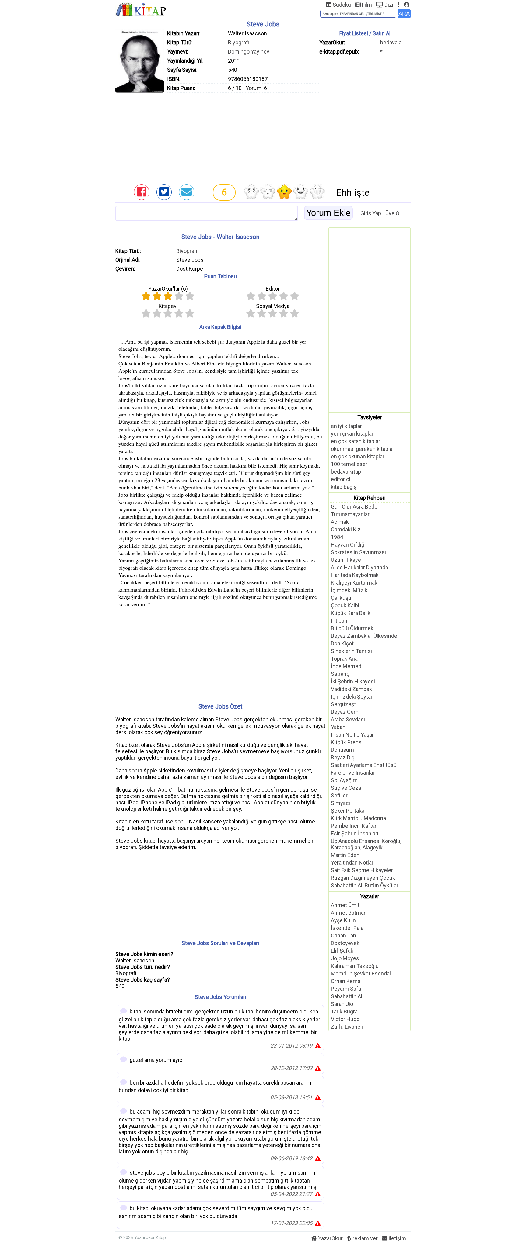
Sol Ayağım (344, 780)
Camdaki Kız (346, 529)
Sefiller (339, 795)
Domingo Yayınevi (249, 51)
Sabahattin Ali (347, 996)
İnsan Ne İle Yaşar (352, 734)
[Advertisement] (263, 135)
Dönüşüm (342, 750)
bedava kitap (346, 471)
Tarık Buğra (344, 1011)
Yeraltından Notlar (352, 862)
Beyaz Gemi (345, 712)
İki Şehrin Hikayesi (353, 681)
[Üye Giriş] (406, 5)
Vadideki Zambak (351, 689)
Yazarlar (369, 896)
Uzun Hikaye (346, 560)
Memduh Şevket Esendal (361, 973)
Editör (273, 288)
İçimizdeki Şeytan (352, 696)
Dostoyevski (346, 943)
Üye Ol (393, 213)
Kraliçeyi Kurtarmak (354, 582)
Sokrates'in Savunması (358, 552)
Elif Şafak (342, 951)
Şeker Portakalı (349, 810)
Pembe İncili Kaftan (354, 826)
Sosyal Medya (272, 306)
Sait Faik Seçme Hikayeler (362, 870)
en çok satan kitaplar (355, 441)
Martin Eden (345, 855)
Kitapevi (168, 306)
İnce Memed (346, 666)
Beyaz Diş (342, 757)
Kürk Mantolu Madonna (358, 818)
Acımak (340, 522)
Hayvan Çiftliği (348, 544)
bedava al (391, 42)
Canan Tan (343, 935)
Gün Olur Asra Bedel (355, 506)
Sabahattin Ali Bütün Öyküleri (365, 885)
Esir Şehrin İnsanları (354, 833)
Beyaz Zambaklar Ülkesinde (364, 636)
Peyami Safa (346, 989)
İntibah (339, 620)
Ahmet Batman (349, 913)
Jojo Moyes (345, 958)
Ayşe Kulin (343, 920)
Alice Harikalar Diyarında (359, 567)
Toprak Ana (344, 658)
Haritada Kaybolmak (355, 575)
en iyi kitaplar (346, 426)
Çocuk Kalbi (345, 605)
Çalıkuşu (341, 598)
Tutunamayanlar (350, 514)
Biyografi (238, 42)
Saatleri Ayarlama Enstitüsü (364, 765)
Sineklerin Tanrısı (351, 651)
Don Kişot (342, 643)
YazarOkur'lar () (168, 288)
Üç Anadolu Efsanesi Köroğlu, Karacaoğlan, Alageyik (366, 844)
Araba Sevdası (348, 719)
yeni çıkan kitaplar (352, 433)
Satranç (340, 674)
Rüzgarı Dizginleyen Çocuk (363, 878)
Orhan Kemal (346, 981)
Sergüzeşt (343, 704)
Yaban (338, 727)
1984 (337, 537)
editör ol (340, 479)
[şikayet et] (318, 1045)
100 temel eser (349, 464)
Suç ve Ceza (346, 788)
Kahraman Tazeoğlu (355, 966)
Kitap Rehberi (370, 498)
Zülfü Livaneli (347, 1027)
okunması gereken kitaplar (362, 449)
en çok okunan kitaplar (357, 456)
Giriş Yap (370, 213)
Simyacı (340, 803)
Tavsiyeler (369, 417)
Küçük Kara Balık (350, 613)
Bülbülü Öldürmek (352, 628)
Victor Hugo (345, 1019)
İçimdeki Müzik (349, 590)
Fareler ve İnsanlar (353, 772)
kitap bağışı (344, 487)
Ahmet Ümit (345, 905)
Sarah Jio (342, 1004)
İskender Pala (347, 928)
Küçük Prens (346, 742)
